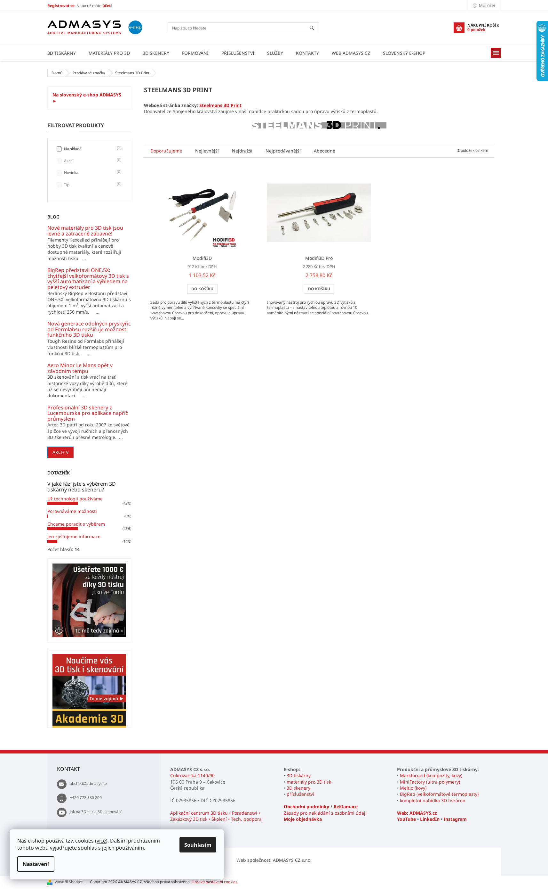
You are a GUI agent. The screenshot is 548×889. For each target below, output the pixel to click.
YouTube (406, 819)
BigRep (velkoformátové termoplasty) (439, 794)
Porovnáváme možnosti (72, 511)
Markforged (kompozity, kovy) (431, 775)
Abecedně (324, 151)
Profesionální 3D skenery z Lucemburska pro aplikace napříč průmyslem (87, 413)
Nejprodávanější (283, 151)
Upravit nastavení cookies (214, 882)
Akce (92, 160)
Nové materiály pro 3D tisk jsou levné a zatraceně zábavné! (85, 230)
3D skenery (298, 788)
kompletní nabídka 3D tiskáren (432, 800)
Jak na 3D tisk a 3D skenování (96, 811)
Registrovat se (61, 5)
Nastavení (36, 864)
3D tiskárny (299, 775)
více (101, 840)
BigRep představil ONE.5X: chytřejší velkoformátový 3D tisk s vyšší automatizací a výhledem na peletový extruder (88, 279)
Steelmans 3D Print (220, 105)
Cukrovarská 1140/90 (192, 775)
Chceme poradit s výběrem (76, 524)
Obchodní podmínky (306, 806)
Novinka (92, 172)
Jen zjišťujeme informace (73, 536)
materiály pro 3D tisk (309, 782)
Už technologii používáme (75, 499)
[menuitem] (61, 53)
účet (106, 5)
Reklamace (346, 806)
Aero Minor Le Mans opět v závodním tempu (80, 368)
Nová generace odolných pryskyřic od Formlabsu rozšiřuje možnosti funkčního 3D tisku (89, 329)
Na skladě (92, 149)
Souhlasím (197, 844)
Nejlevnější (207, 151)
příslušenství (300, 794)
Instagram (455, 819)
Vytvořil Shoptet (69, 882)
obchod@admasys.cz (88, 783)
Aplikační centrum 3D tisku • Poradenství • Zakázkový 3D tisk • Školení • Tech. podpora (216, 816)
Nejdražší (242, 151)
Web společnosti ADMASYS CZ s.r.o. (274, 860)
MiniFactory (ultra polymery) (430, 782)
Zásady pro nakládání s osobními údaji (325, 813)
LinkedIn (430, 819)
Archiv (60, 452)
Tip (92, 184)
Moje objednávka (303, 819)
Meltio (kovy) (413, 788)
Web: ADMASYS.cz (417, 813)
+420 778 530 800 (86, 797)
